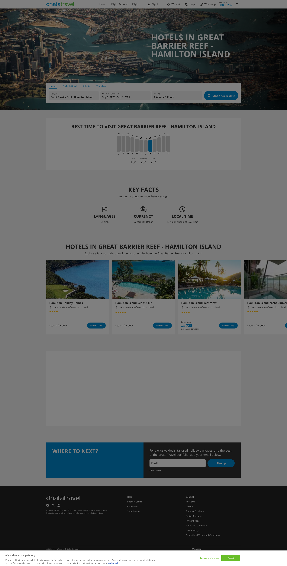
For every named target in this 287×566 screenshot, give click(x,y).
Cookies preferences (209, 558)
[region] (143, 558)
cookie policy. (114, 563)
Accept (231, 558)
